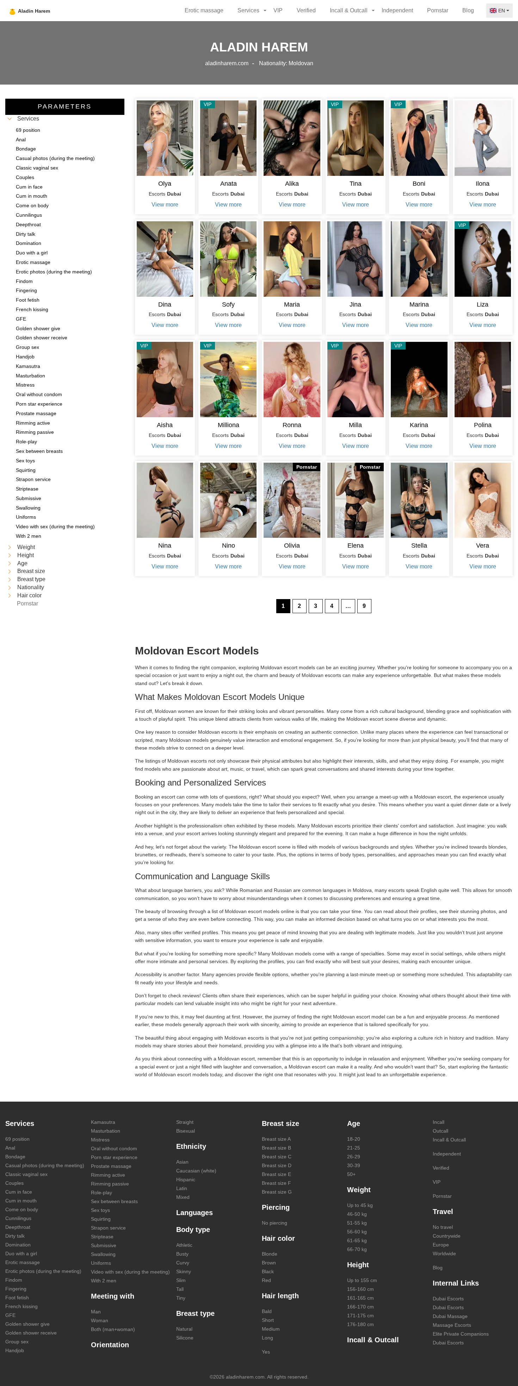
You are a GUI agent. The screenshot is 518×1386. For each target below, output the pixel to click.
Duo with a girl (21, 1253)
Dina (164, 304)
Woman (99, 1320)
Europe (441, 1245)
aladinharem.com (226, 63)
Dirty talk (15, 1236)
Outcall (440, 1131)
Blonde (269, 1254)
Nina (164, 545)
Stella (419, 545)
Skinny (183, 1271)
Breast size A (276, 1139)
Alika (292, 183)
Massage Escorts (452, 1325)
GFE (10, 1315)
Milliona (228, 425)
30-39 (353, 1165)
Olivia (292, 545)
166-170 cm (360, 1307)
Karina (419, 425)
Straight (184, 1122)
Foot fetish (17, 1297)
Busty (182, 1254)
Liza (482, 304)
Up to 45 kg (360, 1205)
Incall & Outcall (449, 1139)
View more (165, 205)
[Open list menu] (9, 547)
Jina (355, 304)
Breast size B (276, 1148)
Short (268, 1320)
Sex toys (100, 1210)
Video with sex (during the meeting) (130, 1272)
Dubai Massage (450, 1316)
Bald (267, 1311)
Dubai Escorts (448, 1298)
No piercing (274, 1223)
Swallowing (103, 1254)
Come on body (21, 1209)
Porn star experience (114, 1157)
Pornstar (437, 10)
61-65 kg (357, 1240)
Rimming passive (110, 1184)
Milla (355, 425)
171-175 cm (360, 1315)
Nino (228, 545)
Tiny (180, 1298)
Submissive (103, 1245)
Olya (164, 183)
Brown (269, 1262)
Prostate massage (111, 1166)
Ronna (292, 425)
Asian (182, 1162)
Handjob (14, 1350)
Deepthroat (17, 1227)
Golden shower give (27, 1324)
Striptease (102, 1236)
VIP (278, 10)
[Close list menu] (9, 119)
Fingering (15, 1289)
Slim (181, 1280)
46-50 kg (357, 1214)
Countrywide (447, 1236)
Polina (483, 425)
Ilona (482, 183)
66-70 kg (357, 1249)
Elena (355, 545)
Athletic (184, 1245)
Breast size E (276, 1174)
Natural (184, 1329)
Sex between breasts (114, 1201)
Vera (482, 545)
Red (266, 1280)
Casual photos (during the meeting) (44, 1165)
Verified (306, 10)
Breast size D (276, 1165)
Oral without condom (114, 1148)
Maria (292, 304)
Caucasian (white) (196, 1171)
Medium (271, 1329)
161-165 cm (360, 1298)
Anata (228, 183)
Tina (356, 183)
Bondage (15, 1156)
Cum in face (18, 1192)
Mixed (183, 1197)
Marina (419, 304)
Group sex (17, 1341)
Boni (419, 183)
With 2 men (103, 1280)
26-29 (353, 1156)
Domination (18, 1245)
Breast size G (277, 1192)
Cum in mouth (21, 1200)
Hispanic (185, 1179)
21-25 (353, 1148)
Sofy (228, 304)
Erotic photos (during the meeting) (43, 1271)
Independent (397, 10)
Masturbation (105, 1131)
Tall (180, 1289)
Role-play (101, 1192)
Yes (266, 1352)
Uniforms (101, 1263)
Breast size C (276, 1156)
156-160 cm (360, 1289)
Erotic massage (204, 10)
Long (267, 1338)
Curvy (182, 1262)
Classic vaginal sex (26, 1174)
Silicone (184, 1338)
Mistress (100, 1139)
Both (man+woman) (113, 1329)
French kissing (21, 1306)
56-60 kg (357, 1231)
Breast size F (276, 1183)
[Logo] (46, 10)
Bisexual (185, 1131)
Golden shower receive (31, 1333)
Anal (10, 1148)
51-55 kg (357, 1223)
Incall (438, 1122)
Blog (468, 10)
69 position (17, 1139)
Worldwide (444, 1253)
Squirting (101, 1219)
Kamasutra (103, 1122)
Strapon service (108, 1228)
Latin (181, 1188)
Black (268, 1271)
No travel (443, 1227)
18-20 (353, 1139)
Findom (13, 1280)
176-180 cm (360, 1324)
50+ (351, 1174)
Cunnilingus (18, 1218)
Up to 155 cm (362, 1280)
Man (96, 1311)
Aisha (165, 425)
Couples (14, 1183)
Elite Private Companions (461, 1334)
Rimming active (108, 1175)
